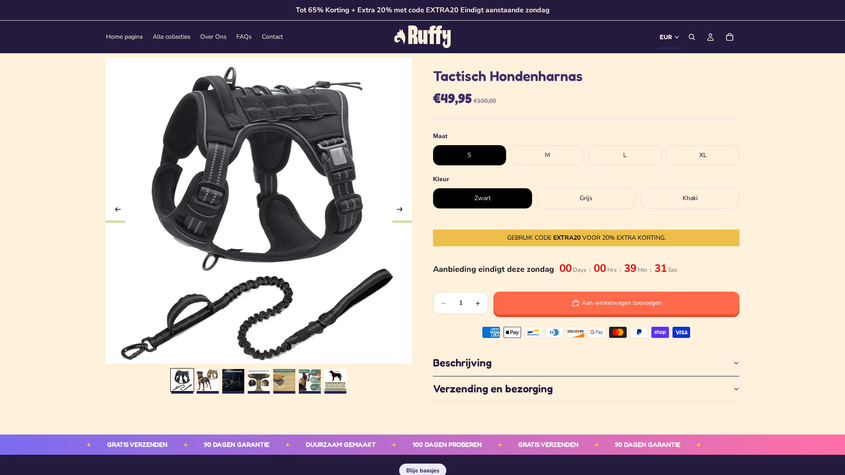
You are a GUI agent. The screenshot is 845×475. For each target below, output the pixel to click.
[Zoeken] (692, 37)
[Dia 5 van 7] (284, 380)
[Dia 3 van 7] (233, 380)
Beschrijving (462, 362)
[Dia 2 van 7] (208, 380)
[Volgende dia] (402, 210)
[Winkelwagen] (729, 37)
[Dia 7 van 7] (335, 380)
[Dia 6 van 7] (310, 380)
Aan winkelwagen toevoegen (621, 303)
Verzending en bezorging (493, 388)
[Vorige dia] (115, 210)
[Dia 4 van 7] (259, 380)
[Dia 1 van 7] (182, 380)
